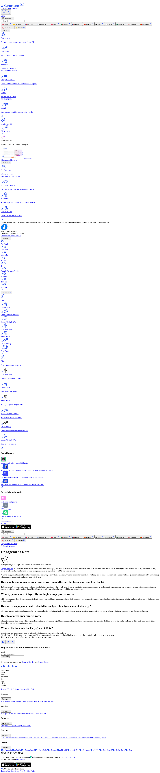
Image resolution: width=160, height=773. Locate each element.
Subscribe (5, 657)
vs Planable (63, 750)
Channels (5, 238)
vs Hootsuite (7, 750)
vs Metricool (86, 750)
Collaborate (21, 738)
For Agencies (6, 714)
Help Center (42, 701)
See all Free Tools (7, 521)
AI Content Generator (56, 738)
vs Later (130, 750)
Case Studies (26, 726)
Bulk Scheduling (80, 738)
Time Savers (69, 738)
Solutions (5, 163)
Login (3, 16)
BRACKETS (70, 757)
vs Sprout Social (29, 750)
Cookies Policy (29, 689)
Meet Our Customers (38, 714)
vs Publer (95, 750)
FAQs (19, 726)
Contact (35, 701)
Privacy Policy (43, 662)
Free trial (4, 8)
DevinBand (20, 759)
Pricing (3, 523)
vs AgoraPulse (42, 750)
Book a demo (12, 8)
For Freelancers (25, 714)
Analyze (45, 738)
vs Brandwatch (106, 750)
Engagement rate (7, 569)
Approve (14, 738)
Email (3, 652)
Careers (17, 701)
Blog (3, 726)
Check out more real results (11, 236)
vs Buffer (17, 750)
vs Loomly (53, 750)
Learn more (28, 158)
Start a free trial (11, 544)
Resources (5, 293)
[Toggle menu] (6, 12)
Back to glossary (9, 546)
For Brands (15, 714)
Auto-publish (37, 738)
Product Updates (11, 726)
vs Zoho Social (119, 750)
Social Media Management (96, 738)
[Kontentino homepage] (13, 6)
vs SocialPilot (74, 750)
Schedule (29, 738)
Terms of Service (28, 662)
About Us (28, 701)
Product (4, 31)
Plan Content (6, 738)
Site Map (50, 701)
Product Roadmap (7, 701)
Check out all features (9, 160)
